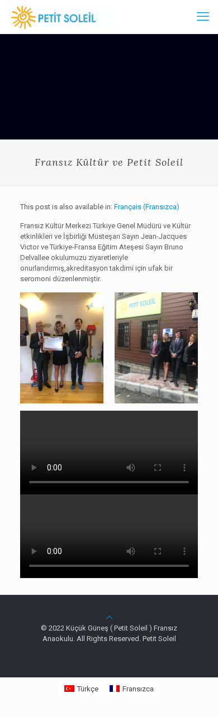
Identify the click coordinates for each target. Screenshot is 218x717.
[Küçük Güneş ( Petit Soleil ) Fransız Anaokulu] (62, 17)
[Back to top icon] (109, 617)
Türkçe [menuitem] (87, 689)
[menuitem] (146, 206)
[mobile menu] (202, 16)
